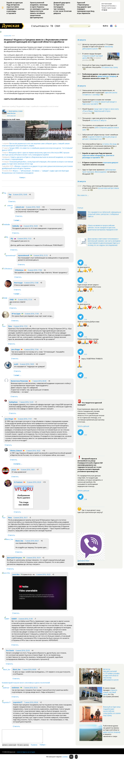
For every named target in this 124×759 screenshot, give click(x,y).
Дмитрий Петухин (14, 558)
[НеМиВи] (6, 224)
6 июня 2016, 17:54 (31, 349)
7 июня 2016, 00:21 (32, 541)
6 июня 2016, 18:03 (27, 364)
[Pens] (4, 326)
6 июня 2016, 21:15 (41, 255)
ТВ (51, 26)
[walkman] (5, 688)
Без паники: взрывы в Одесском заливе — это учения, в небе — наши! (13, 137)
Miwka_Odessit (16, 451)
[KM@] (4, 298)
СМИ (57, 26)
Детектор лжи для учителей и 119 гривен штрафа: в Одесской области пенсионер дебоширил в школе (111, 674)
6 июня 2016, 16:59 (31, 226)
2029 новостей (11, 116)
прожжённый (23, 255)
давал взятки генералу (107, 76)
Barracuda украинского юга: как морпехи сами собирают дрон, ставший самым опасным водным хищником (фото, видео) (36, 144)
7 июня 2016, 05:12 (31, 688)
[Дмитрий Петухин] (3, 557)
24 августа (82, 181)
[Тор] (4, 193)
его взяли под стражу (110, 67)
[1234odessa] (7, 269)
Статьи (35, 26)
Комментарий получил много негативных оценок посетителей (26, 683)
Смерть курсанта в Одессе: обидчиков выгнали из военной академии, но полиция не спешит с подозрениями (37, 158)
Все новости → (83, 195)
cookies (65, 757)
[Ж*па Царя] (5, 318)
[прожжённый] (10, 255)
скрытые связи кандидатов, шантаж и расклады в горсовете (98, 156)
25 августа (82, 86)
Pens (10, 326)
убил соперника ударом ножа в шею (100, 128)
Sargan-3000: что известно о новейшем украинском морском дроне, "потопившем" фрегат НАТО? (37, 149)
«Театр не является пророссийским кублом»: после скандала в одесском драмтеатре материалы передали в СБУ (103, 227)
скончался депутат (110, 162)
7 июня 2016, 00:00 (29, 669)
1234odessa (19, 270)
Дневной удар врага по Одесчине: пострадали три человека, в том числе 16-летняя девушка (62, 8)
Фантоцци (18, 283)
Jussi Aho (16, 574)
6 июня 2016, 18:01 (28, 469)
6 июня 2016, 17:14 (25, 299)
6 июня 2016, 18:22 (33, 451)
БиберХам (13, 402)
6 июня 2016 (7, 35)
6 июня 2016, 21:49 (26, 619)
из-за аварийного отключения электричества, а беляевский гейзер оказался (100, 146)
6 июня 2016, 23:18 (23, 650)
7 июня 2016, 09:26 (31, 702)
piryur (14, 469)
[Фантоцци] (8, 287)
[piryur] (5, 474)
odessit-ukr (20, 207)
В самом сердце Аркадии (91, 54)
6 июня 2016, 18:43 (33, 207)
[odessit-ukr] (8, 208)
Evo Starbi (10, 650)
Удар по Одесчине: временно (93, 170)
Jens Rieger (15, 349)
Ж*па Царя (16, 314)
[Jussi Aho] (6, 573)
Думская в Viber (83, 561)
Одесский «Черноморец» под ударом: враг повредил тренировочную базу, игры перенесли (86, 8)
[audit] (8, 368)
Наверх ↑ (22, 177)
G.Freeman (18, 482)
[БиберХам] (5, 401)
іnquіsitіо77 (17, 702)
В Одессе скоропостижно (92, 162)
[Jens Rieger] (6, 351)
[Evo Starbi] (3, 649)
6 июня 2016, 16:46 (20, 194)
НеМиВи (15, 226)
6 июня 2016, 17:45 (32, 314)
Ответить (12, 201)
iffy (12, 238)
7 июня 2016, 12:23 (26, 402)
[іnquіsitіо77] (6, 702)
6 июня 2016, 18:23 (43, 574)
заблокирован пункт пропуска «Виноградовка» (99, 171)
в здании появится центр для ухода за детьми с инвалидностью (99, 138)
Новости (44, 26)
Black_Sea (19, 541)
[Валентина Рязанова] (6, 382)
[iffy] (6, 237)
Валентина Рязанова (19, 381)
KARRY (14, 619)
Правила (34, 745)
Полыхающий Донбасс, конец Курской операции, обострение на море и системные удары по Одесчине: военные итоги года (37, 163)
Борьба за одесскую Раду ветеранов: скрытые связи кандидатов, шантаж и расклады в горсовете (15, 8)
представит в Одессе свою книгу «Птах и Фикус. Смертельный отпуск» (100, 110)
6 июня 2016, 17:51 (21, 326)
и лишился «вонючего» (100, 77)
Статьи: (80, 208)
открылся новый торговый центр (110, 692)
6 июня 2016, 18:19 (33, 558)
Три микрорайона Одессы (92, 144)
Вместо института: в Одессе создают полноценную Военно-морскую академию (59, 137)
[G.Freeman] (8, 486)
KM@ (12, 299)
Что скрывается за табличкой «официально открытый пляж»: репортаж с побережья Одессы (104, 214)
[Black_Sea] (8, 539)
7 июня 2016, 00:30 (39, 381)
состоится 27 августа (98, 120)
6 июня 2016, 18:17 (21, 517)
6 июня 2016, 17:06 (35, 270)
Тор (10, 194)
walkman (15, 688)
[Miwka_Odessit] (6, 451)
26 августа (82, 40)
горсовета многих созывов (93, 165)
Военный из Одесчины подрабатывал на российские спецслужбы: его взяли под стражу (112, 711)
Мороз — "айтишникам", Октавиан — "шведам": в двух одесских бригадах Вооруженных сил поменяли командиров (35, 172)
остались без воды (109, 144)
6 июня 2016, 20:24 (34, 482)
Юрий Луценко (88, 109)
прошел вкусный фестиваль (108, 188)
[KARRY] (6, 619)
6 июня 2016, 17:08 (31, 283)
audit (16, 364)
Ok (71, 757)
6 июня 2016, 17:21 (24, 238)
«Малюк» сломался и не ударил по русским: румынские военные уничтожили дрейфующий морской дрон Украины (37, 167)
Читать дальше (83, 426)
